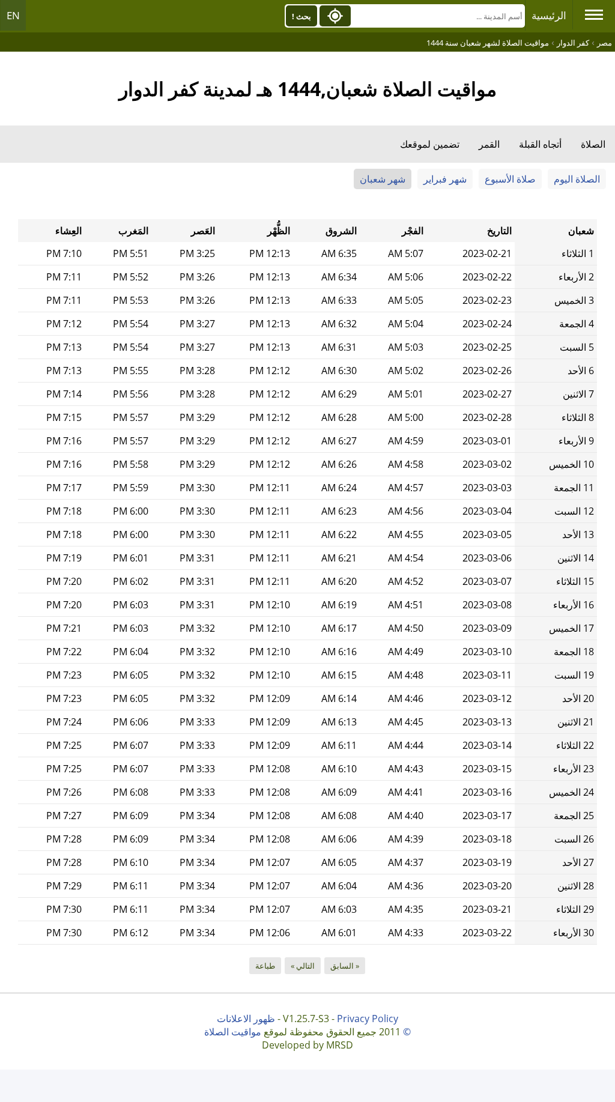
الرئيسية (549, 15)
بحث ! (301, 16)
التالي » (303, 965)
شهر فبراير (445, 179)
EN (13, 15)
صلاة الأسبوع (510, 179)
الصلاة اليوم (577, 179)
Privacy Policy (367, 1018)
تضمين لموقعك (429, 144)
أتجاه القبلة (540, 144)
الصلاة (593, 144)
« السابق (344, 965)
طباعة (265, 965)
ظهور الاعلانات (246, 1018)
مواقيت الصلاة (232, 1031)
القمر (489, 144)
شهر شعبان (382, 179)
